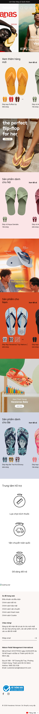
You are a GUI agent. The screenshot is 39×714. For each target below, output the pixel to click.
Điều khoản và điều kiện (11, 599)
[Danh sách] (35, 8)
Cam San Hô (11, 99)
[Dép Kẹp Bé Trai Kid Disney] (16, 441)
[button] (14, 49)
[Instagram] (8, 694)
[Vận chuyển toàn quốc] (19, 529)
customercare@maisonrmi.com (19, 668)
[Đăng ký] (36, 638)
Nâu (17, 99)
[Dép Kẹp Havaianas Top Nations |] (16, 321)
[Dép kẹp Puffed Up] (16, 81)
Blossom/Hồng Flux (34, 459)
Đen (34, 339)
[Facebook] (3, 694)
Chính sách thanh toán (10, 612)
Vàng (11, 459)
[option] (19, 26)
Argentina (5, 339)
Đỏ (17, 459)
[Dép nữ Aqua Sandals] (16, 201)
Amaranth (34, 219)
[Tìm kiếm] (21, 8)
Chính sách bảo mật (9, 606)
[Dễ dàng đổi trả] (19, 558)
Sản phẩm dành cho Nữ (11, 181)
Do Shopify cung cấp (28, 705)
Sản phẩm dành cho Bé (11, 421)
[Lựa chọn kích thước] (19, 500)
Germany (11, 339)
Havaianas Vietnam (14, 705)
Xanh (5, 459)
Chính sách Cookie (9, 615)
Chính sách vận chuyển (11, 609)
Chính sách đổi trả (9, 602)
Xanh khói (34, 99)
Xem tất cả (33, 62)
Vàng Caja (5, 99)
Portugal (17, 339)
